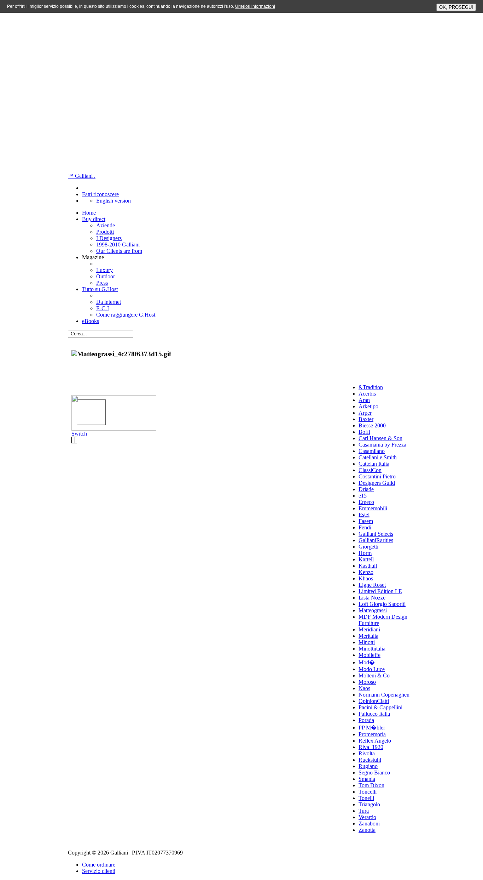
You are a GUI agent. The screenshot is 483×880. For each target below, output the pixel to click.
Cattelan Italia (374, 464)
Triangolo (369, 804)
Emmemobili (373, 508)
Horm (365, 553)
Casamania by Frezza (382, 445)
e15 (363, 496)
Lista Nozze (372, 598)
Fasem (366, 521)
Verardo (367, 817)
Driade (366, 489)
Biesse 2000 (372, 425)
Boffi (364, 432)
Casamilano (372, 451)
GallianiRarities (376, 540)
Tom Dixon (371, 785)
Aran (364, 400)
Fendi (365, 527)
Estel (364, 515)
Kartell (366, 559)
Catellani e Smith (378, 457)
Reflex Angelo (375, 741)
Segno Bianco (374, 773)
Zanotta (367, 830)
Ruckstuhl (370, 760)
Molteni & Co (374, 675)
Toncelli (368, 792)
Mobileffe (369, 655)
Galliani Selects (376, 534)
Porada (366, 720)
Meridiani (369, 629)
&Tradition (371, 387)
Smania (367, 779)
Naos (364, 688)
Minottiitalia (372, 649)
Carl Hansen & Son (380, 438)
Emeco (366, 502)
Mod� (367, 662)
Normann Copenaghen (384, 695)
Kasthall (368, 566)
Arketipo (368, 406)
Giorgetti (368, 547)
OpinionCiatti (374, 701)
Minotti (367, 642)
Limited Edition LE (380, 591)
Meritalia (368, 636)
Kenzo (366, 572)
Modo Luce (372, 669)
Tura (364, 811)
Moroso (367, 682)
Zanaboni (369, 824)
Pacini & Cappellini (380, 707)
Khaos (366, 578)
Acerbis (367, 394)
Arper (365, 413)
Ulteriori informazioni (255, 6)
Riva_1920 (371, 747)
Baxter (366, 419)
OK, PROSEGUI (456, 7)
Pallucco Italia (374, 714)
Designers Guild (377, 483)
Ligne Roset (372, 585)
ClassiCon (370, 470)
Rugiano (368, 766)
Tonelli (366, 798)
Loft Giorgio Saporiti (382, 604)
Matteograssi (373, 610)
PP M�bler (372, 728)
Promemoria (372, 734)
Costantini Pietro (377, 476)
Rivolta (367, 753)
